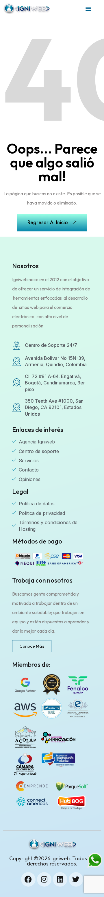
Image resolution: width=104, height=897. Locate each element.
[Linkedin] (60, 879)
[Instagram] (44, 879)
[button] (88, 8)
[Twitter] (76, 879)
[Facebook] (28, 879)
